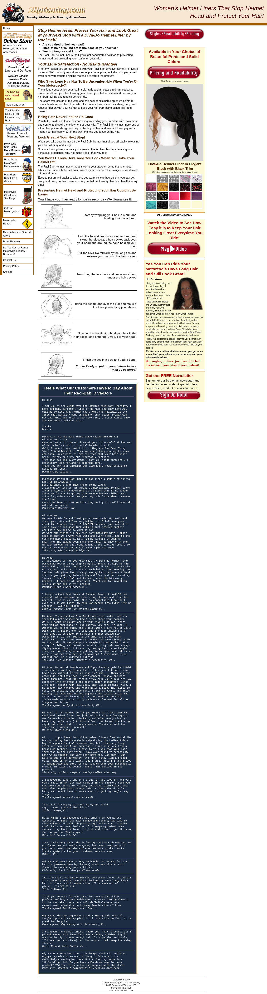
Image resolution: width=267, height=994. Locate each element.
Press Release (11, 241)
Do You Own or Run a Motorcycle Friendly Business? (15, 251)
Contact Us (9, 260)
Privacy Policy (11, 266)
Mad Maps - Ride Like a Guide (11, 178)
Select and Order (15, 104)
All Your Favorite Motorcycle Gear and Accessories (15, 48)
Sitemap (8, 272)
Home (6, 28)
